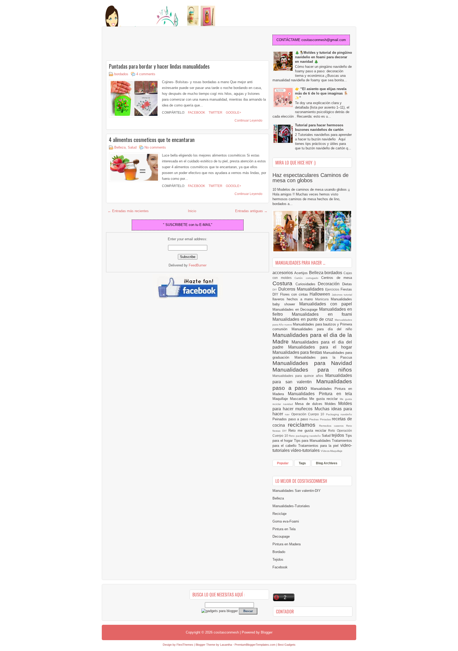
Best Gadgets (287, 644)
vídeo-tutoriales (306, 450)
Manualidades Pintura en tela (320, 393)
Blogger (266, 632)
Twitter (215, 112)
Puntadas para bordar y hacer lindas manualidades (159, 66)
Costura (284, 283)
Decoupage (281, 536)
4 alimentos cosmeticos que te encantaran (152, 139)
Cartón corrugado (307, 278)
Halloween (321, 294)
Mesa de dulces (310, 404)
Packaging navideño (339, 414)
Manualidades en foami (322, 314)
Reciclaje (279, 514)
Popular (283, 463)
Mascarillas (300, 399)
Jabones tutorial (342, 294)
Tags (302, 463)
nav (288, 414)
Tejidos (277, 559)
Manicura (323, 299)
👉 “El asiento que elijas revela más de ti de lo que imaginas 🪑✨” (321, 93)
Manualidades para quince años (298, 375)
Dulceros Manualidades (301, 289)
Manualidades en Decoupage (295, 309)
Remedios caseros (332, 425)
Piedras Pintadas (320, 419)
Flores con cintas (295, 294)
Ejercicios (333, 289)
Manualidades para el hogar (320, 347)
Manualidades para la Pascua (323, 357)
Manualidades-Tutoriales (291, 506)
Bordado (278, 552)
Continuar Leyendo (248, 120)
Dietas (347, 284)
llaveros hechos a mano (293, 299)
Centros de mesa (336, 278)
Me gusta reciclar (324, 399)
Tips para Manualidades (313, 441)
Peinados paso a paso (290, 419)
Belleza (120, 147)
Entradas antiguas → (251, 211)
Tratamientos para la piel (319, 446)
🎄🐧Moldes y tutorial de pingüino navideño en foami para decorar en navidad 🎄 (323, 57)
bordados (121, 74)
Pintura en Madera (286, 544)
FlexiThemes (185, 644)
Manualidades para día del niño (322, 329)
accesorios (283, 272)
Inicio (192, 211)
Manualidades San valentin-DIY (296, 491)
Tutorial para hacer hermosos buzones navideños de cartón (319, 127)
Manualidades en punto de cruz (303, 319)
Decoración (330, 284)
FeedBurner (197, 265)
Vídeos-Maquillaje (331, 450)
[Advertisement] (148, 44)
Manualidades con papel (325, 304)
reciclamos (303, 425)
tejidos (338, 435)
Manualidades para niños (312, 370)
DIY (275, 289)
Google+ (233, 112)
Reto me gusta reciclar (308, 430)
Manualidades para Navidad (312, 363)
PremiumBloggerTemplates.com (255, 644)
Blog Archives (326, 463)
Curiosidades (307, 284)
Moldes (331, 404)
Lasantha (226, 644)
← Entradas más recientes (128, 211)
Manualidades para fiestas (297, 352)
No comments (155, 147)
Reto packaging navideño (305, 435)
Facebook (196, 112)
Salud (132, 147)
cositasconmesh (226, 632)
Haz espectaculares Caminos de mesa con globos (310, 177)
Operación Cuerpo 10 (308, 414)
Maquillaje (281, 399)
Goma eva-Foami (285, 521)
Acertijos (301, 273)
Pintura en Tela (284, 529)
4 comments (145, 74)
